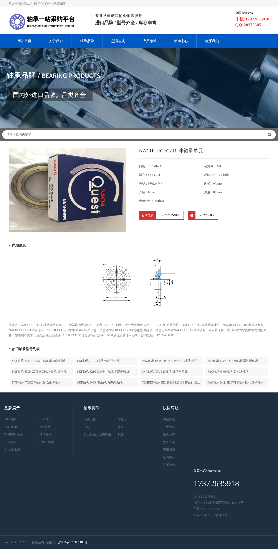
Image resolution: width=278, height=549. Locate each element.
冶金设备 (90, 419)
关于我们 (56, 41)
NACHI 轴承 (12, 449)
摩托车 (122, 419)
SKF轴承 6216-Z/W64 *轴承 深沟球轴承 (103, 371)
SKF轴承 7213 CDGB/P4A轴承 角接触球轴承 (41, 360)
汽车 (87, 427)
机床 (121, 434)
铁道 (121, 427)
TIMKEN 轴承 (13, 434)
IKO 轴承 (10, 442)
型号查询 (118, 41)
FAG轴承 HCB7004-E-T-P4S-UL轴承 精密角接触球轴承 (172, 360)
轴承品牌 (87, 41)
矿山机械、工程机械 (97, 434)
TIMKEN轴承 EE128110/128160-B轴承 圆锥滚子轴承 (172, 382)
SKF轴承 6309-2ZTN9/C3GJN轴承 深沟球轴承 (42, 371)
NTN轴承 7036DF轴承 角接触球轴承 (36, 382)
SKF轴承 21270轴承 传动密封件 (98, 360)
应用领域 (150, 41)
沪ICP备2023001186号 (72, 542)
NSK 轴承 (44, 419)
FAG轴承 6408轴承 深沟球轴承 (227, 371)
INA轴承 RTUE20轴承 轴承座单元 (165, 371)
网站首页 (24, 41)
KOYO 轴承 (46, 442)
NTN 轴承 (45, 434)
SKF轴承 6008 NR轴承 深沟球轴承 (100, 382)
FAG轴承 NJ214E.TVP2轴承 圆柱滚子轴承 (235, 382)
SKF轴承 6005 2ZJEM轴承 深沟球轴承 (232, 360)
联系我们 (212, 41)
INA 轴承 (44, 427)
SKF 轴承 (10, 419)
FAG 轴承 (10, 427)
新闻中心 (181, 41)
